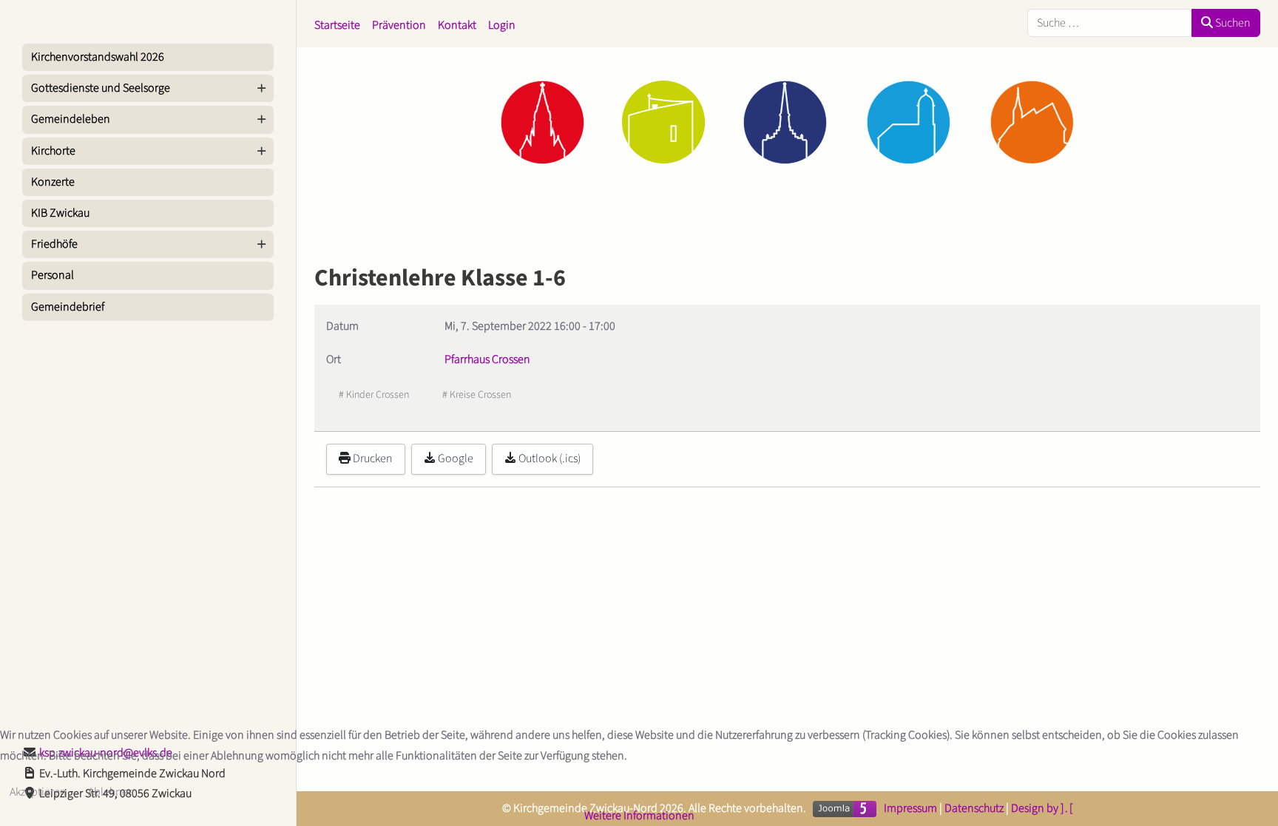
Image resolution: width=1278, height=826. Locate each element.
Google (454, 458)
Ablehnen (111, 792)
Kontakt (457, 25)
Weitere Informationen (639, 816)
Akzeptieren (38, 792)
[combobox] (1109, 23)
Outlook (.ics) (548, 458)
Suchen (1232, 23)
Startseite (337, 25)
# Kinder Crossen (374, 394)
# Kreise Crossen (476, 394)
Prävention (399, 25)
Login (501, 25)
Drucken (372, 458)
